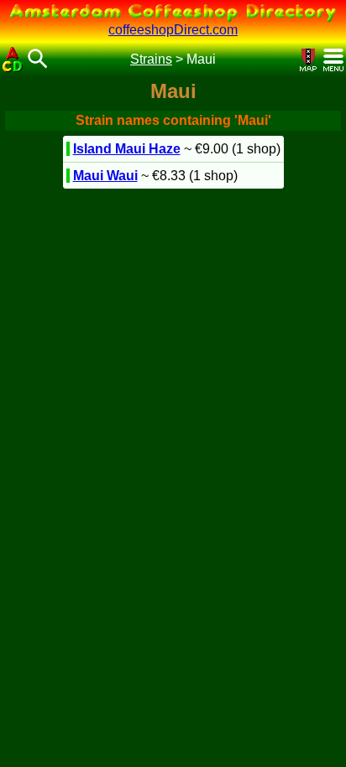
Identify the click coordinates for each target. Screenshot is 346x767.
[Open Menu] (333, 60)
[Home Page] (13, 59)
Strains (151, 59)
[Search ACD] (38, 60)
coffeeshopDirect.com (173, 30)
